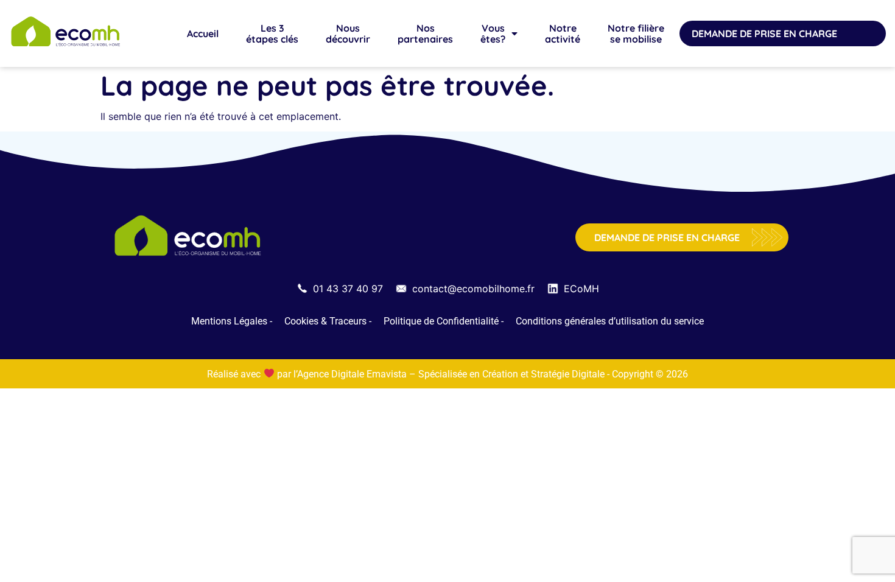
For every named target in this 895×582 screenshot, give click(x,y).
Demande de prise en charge (764, 33)
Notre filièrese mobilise (636, 33)
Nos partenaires (425, 33)
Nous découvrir (348, 33)
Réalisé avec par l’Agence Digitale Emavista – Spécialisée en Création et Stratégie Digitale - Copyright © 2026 (447, 374)
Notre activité (562, 33)
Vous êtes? (492, 33)
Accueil (203, 33)
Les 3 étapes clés (272, 33)
